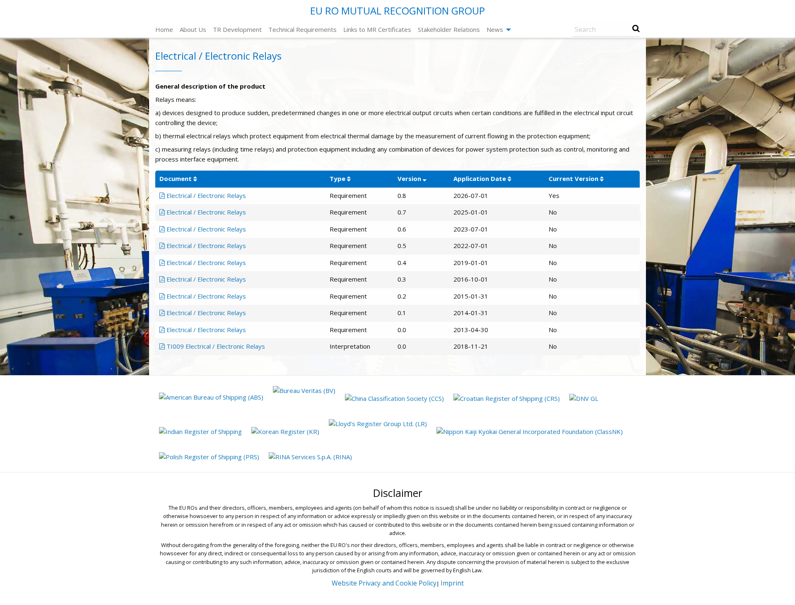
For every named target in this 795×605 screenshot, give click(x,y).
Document (175, 178)
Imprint (452, 583)
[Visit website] (212, 398)
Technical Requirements (302, 29)
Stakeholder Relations (449, 29)
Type (337, 178)
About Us (193, 29)
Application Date (479, 178)
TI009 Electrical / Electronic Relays (215, 346)
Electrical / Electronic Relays (205, 195)
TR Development (237, 29)
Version (409, 178)
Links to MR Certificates (377, 29)
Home (164, 29)
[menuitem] (164, 30)
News (495, 29)
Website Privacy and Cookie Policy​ (384, 583)
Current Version (573, 178)
